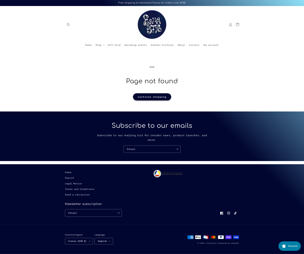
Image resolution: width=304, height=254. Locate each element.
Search (69, 178)
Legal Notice (73, 183)
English (102, 241)
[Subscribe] (176, 149)
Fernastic (211, 243)
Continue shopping (152, 96)
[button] (68, 24)
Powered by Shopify (228, 243)
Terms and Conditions (79, 189)
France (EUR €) (77, 241)
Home (68, 172)
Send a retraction (77, 194)
